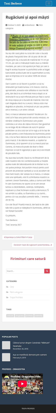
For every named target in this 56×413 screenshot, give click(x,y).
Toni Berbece (13, 3)
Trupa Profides (16, 297)
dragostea (20, 315)
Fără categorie (16, 292)
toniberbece (29, 25)
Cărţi (12, 286)
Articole (10, 315)
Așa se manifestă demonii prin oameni (30, 354)
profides (29, 315)
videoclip (38, 315)
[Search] (47, 271)
